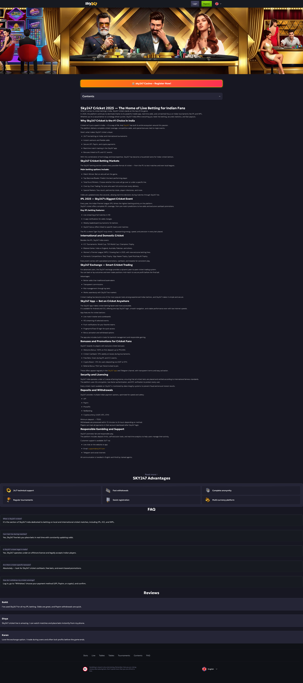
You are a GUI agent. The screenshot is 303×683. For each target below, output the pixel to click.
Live (93, 655)
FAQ (148, 655)
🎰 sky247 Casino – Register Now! (151, 83)
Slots (85, 655)
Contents (138, 655)
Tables (102, 655)
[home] (91, 3)
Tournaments (124, 655)
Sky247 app (112, 371)
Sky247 (126, 125)
